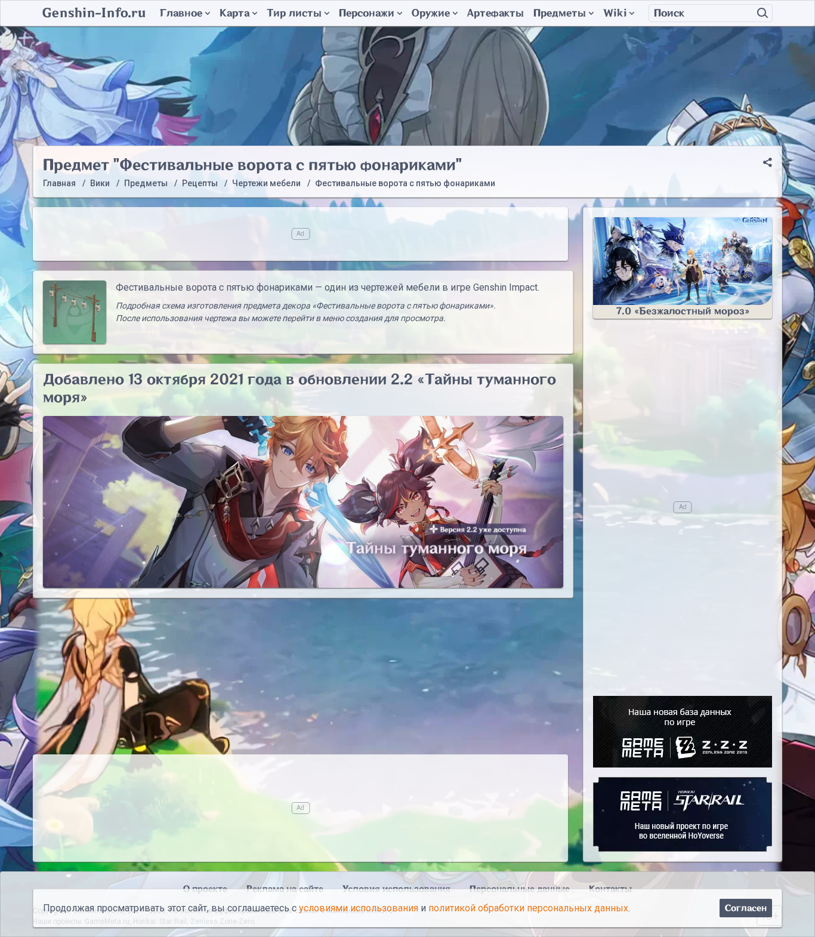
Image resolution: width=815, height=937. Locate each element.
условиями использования (358, 908)
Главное (181, 13)
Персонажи (366, 13)
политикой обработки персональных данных (528, 908)
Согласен (746, 908)
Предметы (559, 13)
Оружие (431, 13)
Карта (234, 13)
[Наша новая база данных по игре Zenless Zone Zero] (682, 732)
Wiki (614, 13)
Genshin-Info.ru (94, 13)
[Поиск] (762, 13)
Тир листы (294, 13)
